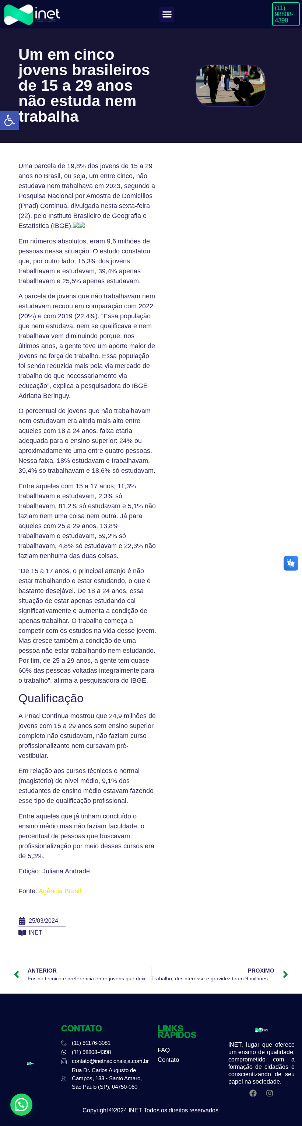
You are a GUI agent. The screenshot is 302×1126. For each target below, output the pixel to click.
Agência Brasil (60, 891)
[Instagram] (269, 1093)
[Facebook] (253, 1093)
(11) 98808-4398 (284, 14)
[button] (9, 120)
